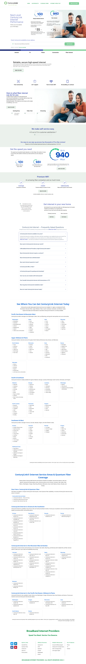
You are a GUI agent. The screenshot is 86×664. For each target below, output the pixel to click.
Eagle (30, 327)
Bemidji (31, 344)
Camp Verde (15, 433)
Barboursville (48, 405)
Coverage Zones (44, 3)
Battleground (16, 327)
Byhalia (63, 384)
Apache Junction (16, 428)
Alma (14, 390)
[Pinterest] (15, 647)
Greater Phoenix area (17, 427)
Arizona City (15, 430)
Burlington (64, 344)
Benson (31, 347)
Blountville (31, 408)
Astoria (63, 430)
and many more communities (19, 372)
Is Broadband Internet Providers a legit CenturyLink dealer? (35, 248)
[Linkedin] (15, 643)
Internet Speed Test (55, 3)
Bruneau (31, 329)
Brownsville (64, 433)
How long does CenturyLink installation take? (31, 284)
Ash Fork (15, 432)
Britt (46, 355)
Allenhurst (31, 384)
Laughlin (47, 430)
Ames (46, 344)
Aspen (30, 428)
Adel (46, 349)
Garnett (14, 411)
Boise (30, 321)
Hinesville (31, 394)
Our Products (35, 3)
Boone (46, 346)
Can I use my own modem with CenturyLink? (31, 275)
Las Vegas (47, 427)
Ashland (15, 395)
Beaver (46, 330)
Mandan (15, 347)
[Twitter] (11, 643)
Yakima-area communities (18, 330)
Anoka (30, 346)
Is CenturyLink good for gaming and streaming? (32, 271)
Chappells (15, 408)
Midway (31, 386)
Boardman (64, 432)
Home (28, 3)
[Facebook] (11, 647)
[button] (11, 66)
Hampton (15, 413)
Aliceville (15, 389)
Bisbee (14, 436)
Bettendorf (47, 354)
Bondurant (47, 357)
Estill (14, 410)
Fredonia (63, 347)
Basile (46, 384)
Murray (46, 324)
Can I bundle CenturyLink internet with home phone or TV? (35, 280)
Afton (63, 321)
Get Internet (69, 43)
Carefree (15, 435)
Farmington (47, 329)
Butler (30, 410)
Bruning (15, 367)
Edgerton (63, 352)
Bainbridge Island (17, 324)
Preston (31, 330)
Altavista (47, 410)
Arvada (30, 430)
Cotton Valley (48, 392)
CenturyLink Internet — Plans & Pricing (21, 497)
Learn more (14, 102)
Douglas (63, 325)
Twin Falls (31, 322)
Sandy (46, 322)
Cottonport (47, 386)
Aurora (30, 432)
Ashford (15, 325)
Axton (46, 408)
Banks (14, 392)
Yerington (47, 432)
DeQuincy (47, 387)
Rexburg (31, 324)
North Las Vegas (48, 428)
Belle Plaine (64, 349)
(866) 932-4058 (52, 229)
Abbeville (15, 384)
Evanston (63, 327)
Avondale (15, 441)
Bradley (15, 414)
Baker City (64, 428)
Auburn (14, 329)
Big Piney (63, 329)
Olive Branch (64, 386)
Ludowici (31, 387)
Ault (30, 435)
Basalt (30, 438)
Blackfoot (31, 325)
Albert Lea (31, 349)
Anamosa (47, 352)
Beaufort (15, 405)
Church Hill (31, 411)
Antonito (31, 436)
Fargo (14, 344)
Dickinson (15, 346)
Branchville (15, 407)
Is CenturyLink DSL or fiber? (27, 266)
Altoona (47, 351)
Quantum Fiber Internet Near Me (20, 501)
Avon (30, 351)
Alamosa (31, 427)
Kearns (46, 325)
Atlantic (47, 347)
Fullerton (15, 365)
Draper (46, 327)
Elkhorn (14, 364)
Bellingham (15, 321)
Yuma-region (16, 439)
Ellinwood (64, 354)
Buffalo (63, 322)
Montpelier (31, 332)
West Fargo (15, 351)
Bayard (14, 368)
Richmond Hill (32, 389)
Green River (64, 324)
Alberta (14, 387)
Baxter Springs (65, 351)
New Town (15, 352)
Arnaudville (47, 389)
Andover (31, 352)
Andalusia (15, 386)
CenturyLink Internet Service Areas (20, 499)
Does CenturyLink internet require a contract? (32, 253)
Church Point (48, 390)
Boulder (31, 433)
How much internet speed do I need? (29, 262)
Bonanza (63, 435)
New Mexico (15, 448)
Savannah (31, 390)
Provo (46, 321)
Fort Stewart (31, 392)
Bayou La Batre (16, 394)
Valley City (15, 349)
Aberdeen (15, 322)
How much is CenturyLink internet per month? (32, 244)
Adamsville (31, 405)
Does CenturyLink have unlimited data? (30, 257)
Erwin (30, 413)
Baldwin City (64, 346)
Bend (63, 427)
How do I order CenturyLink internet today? (31, 289)
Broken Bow (15, 370)
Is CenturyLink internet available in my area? (31, 233)
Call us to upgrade (22, 47)
